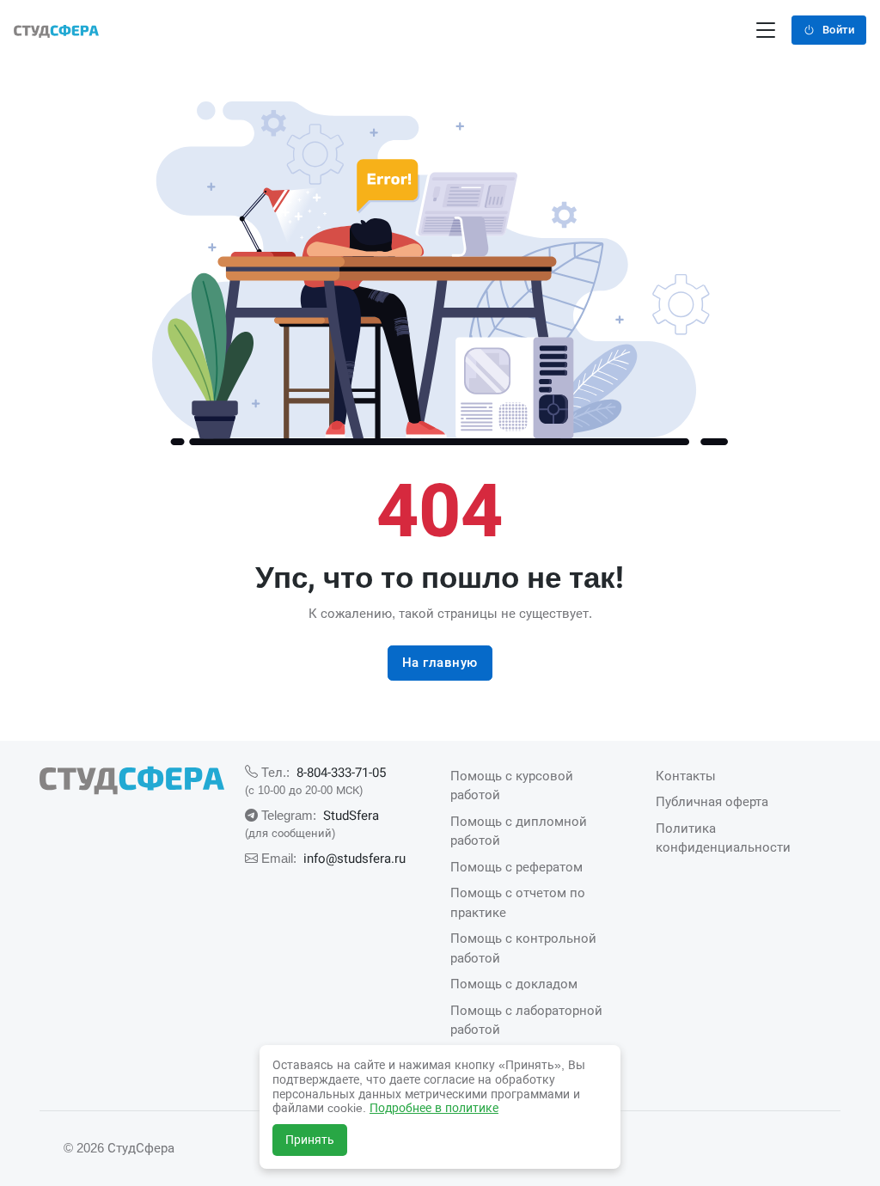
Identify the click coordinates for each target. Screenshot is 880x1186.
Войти (838, 29)
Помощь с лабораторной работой (526, 1020)
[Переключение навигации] (766, 30)
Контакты (686, 775)
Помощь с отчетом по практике (517, 902)
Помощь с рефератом (516, 866)
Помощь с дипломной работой (518, 831)
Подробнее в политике (434, 1108)
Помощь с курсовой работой (511, 785)
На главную (440, 662)
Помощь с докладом (514, 983)
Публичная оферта (712, 801)
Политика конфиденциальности (723, 838)
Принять (309, 1139)
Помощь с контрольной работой (523, 948)
